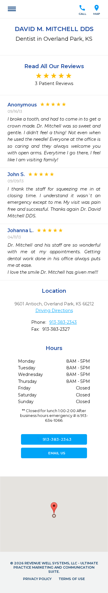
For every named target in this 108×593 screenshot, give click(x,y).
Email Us (53, 453)
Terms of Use (71, 579)
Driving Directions (54, 310)
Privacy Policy (37, 579)
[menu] (11, 9)
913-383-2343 (63, 322)
